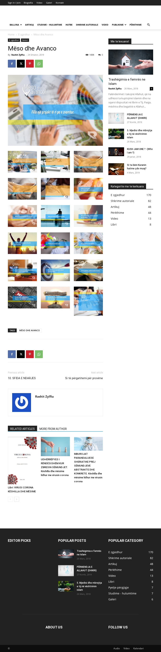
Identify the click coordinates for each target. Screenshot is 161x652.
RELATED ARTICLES (22, 428)
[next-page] (16, 499)
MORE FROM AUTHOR (53, 428)
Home (11, 34)
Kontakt (60, 2)
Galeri (49, 2)
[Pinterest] (30, 64)
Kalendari (138, 648)
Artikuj (29, 24)
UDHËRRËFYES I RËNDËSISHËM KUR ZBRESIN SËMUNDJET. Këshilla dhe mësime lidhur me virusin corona (55, 467)
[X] (21, 64)
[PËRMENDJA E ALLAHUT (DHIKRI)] (116, 118)
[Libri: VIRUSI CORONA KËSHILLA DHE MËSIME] (22, 460)
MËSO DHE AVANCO (29, 330)
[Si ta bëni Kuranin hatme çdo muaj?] (116, 169)
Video (39, 2)
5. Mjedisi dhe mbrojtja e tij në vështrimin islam (139, 134)
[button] (148, 25)
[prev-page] (10, 499)
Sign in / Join (14, 2)
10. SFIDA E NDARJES (22, 378)
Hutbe (69, 24)
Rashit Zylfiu (18, 54)
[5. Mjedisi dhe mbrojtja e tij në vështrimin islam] (116, 134)
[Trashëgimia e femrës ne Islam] (130, 62)
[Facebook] (12, 64)
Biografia (28, 2)
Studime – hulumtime (49, 24)
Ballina (14, 24)
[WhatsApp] (39, 64)
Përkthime (136, 24)
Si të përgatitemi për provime (84, 378)
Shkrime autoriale (87, 24)
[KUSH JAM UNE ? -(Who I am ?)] (116, 151)
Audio (116, 648)
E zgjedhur (24, 34)
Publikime (117, 24)
